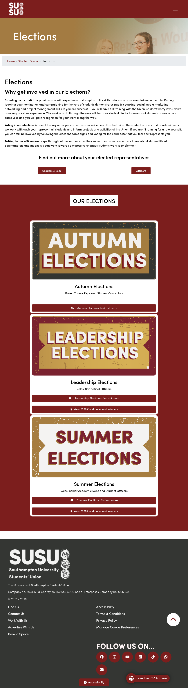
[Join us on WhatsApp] (165, 657)
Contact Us (16, 613)
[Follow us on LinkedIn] (140, 657)
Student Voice (28, 61)
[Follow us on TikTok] (153, 657)
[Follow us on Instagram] (114, 657)
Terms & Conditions (110, 613)
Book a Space (18, 634)
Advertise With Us (21, 627)
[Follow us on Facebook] (101, 657)
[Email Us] (101, 669)
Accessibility (96, 682)
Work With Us (18, 620)
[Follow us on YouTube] (127, 657)
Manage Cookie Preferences (117, 627)
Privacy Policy (106, 620)
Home (10, 61)
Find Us (13, 606)
